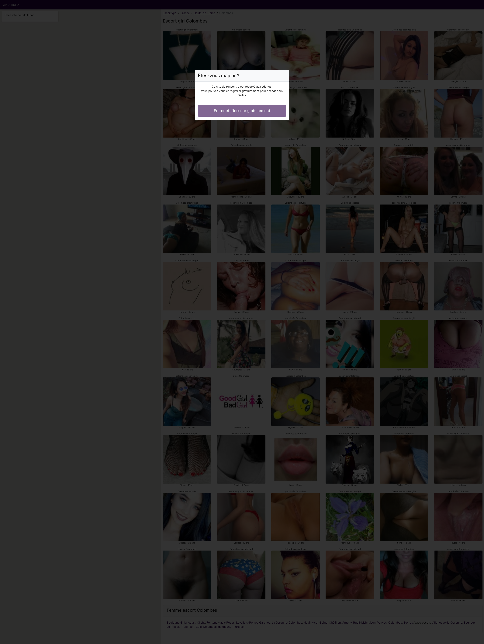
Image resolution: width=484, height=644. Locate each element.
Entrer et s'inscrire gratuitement (242, 110)
